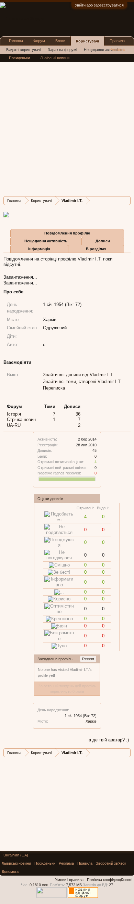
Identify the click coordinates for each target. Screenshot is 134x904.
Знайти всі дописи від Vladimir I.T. (78, 374)
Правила (117, 41)
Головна (16, 41)
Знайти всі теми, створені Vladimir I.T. (82, 381)
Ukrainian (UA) (15, 855)
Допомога (10, 871)
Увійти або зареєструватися (99, 5)
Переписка (54, 388)
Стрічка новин (21, 419)
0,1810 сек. (39, 885)
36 (78, 414)
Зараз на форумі (62, 50)
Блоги (60, 41)
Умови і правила (69, 880)
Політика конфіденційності (109, 880)
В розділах (96, 249)
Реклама (117, 49)
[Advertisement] (67, 124)
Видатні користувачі (23, 50)
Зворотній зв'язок (111, 863)
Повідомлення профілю (67, 233)
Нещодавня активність (45, 241)
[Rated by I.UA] (51, 896)
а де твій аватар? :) (109, 739)
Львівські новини (54, 58)
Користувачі (87, 41)
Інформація (39, 249)
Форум (39, 41)
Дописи (103, 241)
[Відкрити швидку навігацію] (126, 200)
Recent (88, 659)
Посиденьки (19, 58)
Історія (14, 414)
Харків (91, 721)
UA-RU (14, 425)
